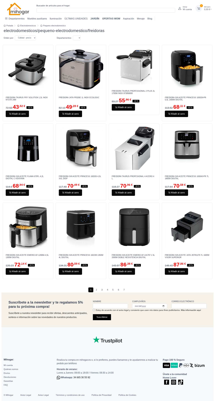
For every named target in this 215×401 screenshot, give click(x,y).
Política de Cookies (127, 395)
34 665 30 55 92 (81, 377)
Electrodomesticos (28, 26)
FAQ (6, 385)
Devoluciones (10, 377)
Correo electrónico (183, 301)
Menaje (141, 18)
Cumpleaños (139, 301)
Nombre (97, 301)
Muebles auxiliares (37, 18)
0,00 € (207, 8)
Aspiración (128, 18)
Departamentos (17, 18)
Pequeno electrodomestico (54, 26)
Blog (149, 18)
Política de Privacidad (101, 395)
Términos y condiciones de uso (70, 395)
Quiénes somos (11, 369)
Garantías (8, 381)
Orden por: (9, 38)
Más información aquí (191, 310)
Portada (9, 26)
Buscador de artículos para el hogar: (53, 5)
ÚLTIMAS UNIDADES (76, 18)
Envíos (7, 373)
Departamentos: (64, 38)
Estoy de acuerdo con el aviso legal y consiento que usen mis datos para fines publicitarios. (148, 310)
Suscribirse (102, 317)
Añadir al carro (19, 114)
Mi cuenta (8, 365)
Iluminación (56, 18)
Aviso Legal (25, 395)
